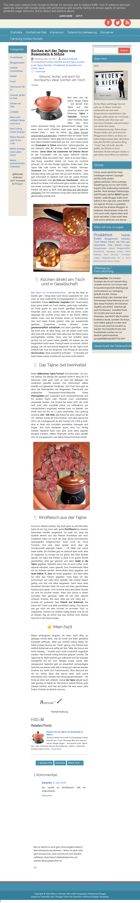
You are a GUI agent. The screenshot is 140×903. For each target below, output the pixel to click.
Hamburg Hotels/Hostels (26, 38)
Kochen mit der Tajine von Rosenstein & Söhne (53, 52)
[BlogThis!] (36, 719)
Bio (119, 258)
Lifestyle (14, 112)
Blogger (19, 183)
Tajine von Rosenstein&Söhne (50, 292)
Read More (56, 749)
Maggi (127, 245)
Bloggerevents (17, 62)
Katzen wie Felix (116, 242)
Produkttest (59, 65)
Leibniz (97, 258)
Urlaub (112, 248)
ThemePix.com (47, 896)
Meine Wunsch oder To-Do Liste (17, 140)
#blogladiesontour (109, 258)
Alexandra (47, 782)
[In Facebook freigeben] (42, 719)
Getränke (125, 238)
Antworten (47, 795)
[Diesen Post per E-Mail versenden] (32, 719)
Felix (110, 245)
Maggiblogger (100, 248)
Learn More (65, 16)
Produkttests (16, 57)
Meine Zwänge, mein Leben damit (17, 151)
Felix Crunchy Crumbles (117, 254)
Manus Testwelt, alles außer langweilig (68, 894)
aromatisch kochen (43, 62)
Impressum (57, 32)
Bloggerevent (111, 238)
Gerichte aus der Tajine (65, 62)
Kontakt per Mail (36, 32)
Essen (97, 238)
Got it (79, 16)
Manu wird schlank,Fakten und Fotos (17, 120)
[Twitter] (117, 22)
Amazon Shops (114, 261)
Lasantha (77, 896)
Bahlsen (97, 254)
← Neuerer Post (44, 763)
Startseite (16, 32)
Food (12, 81)
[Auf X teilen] (39, 719)
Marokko (48, 65)
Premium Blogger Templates (96, 896)
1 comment (39, 71)
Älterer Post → (75, 763)
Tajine (41, 68)
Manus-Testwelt (69, 59)
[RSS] (127, 22)
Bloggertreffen (123, 248)
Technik (125, 235)
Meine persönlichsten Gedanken (17, 163)
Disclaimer (106, 32)
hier (78, 427)
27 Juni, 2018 (59, 782)
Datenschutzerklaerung (82, 32)
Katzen (118, 245)
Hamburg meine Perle (118, 251)
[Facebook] (108, 22)
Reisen (13, 76)
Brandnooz (99, 251)
